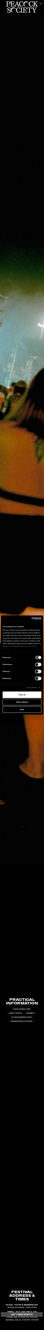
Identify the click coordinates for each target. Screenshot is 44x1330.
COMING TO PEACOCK (15, 1013)
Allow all (22, 695)
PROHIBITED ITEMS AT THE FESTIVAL (22, 1021)
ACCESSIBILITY (30, 1013)
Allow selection (22, 702)
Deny (22, 709)
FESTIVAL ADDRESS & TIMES (21, 1009)
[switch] (38, 664)
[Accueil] (22, 7)
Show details (32, 687)
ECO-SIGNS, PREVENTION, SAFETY (22, 1017)
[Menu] (40, 3)
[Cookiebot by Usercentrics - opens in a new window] (31, 618)
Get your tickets (22, 1314)
